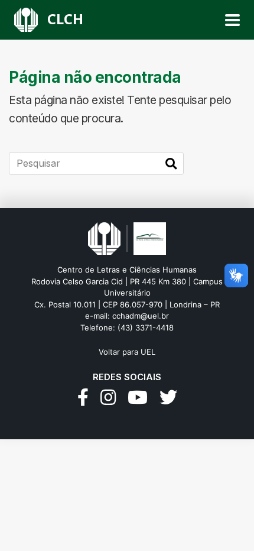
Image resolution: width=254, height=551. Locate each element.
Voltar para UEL (127, 351)
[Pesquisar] (171, 164)
